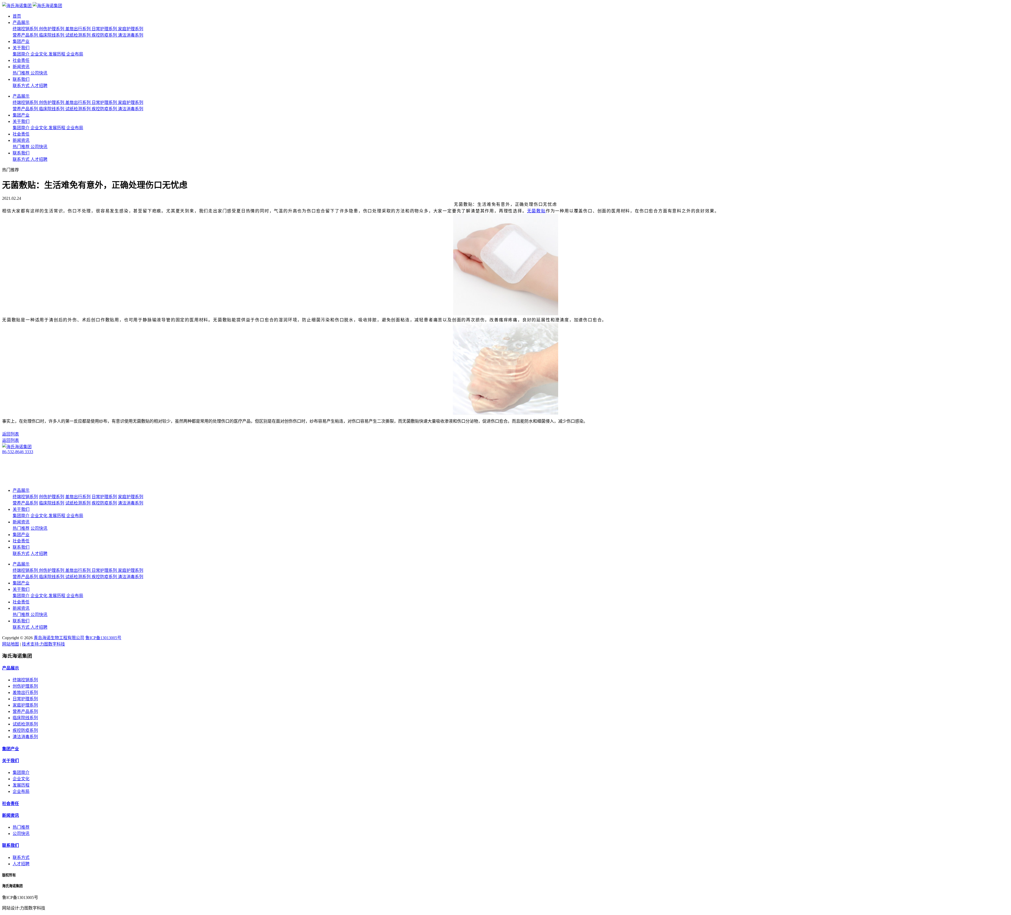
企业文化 (21, 779)
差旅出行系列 (25, 692)
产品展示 (21, 22)
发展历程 (21, 785)
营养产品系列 (25, 711)
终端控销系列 (25, 680)
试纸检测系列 (25, 724)
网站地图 (10, 644)
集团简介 (21, 772)
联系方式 (21, 857)
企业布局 (21, 791)
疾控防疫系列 (25, 730)
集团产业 (21, 41)
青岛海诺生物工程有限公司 (59, 638)
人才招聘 (21, 864)
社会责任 (21, 60)
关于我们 (21, 48)
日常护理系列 (25, 699)
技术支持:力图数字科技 (43, 644)
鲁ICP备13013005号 (103, 638)
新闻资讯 (21, 66)
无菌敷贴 (536, 211)
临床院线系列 (25, 718)
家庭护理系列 (25, 705)
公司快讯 (21, 833)
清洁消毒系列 (25, 736)
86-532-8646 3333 (17, 451)
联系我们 (21, 79)
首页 (17, 16)
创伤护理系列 (25, 686)
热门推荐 (21, 827)
